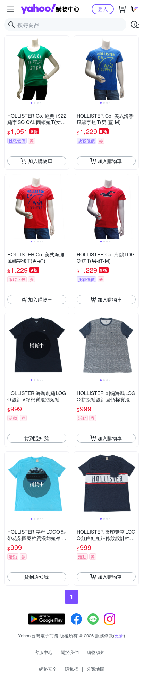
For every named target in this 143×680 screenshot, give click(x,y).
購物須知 (96, 652)
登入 (103, 8)
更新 (119, 635)
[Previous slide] (9, 68)
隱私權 (71, 668)
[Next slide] (64, 68)
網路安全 (48, 668)
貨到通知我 (36, 438)
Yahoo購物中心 (50, 9)
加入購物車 (40, 160)
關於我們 (70, 652)
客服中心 (44, 652)
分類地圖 (95, 668)
